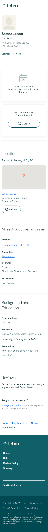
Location (6, 54)
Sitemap (8, 468)
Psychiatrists (19, 423)
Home (5, 423)
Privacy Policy (31, 508)
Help (5, 458)
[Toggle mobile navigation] (42, 6)
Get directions (9, 194)
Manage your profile (11, 405)
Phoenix (35, 423)
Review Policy (10, 463)
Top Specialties (11, 485)
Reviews (17, 54)
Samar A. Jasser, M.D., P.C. (15, 245)
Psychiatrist (8, 256)
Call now (26, 124)
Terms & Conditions (12, 508)
